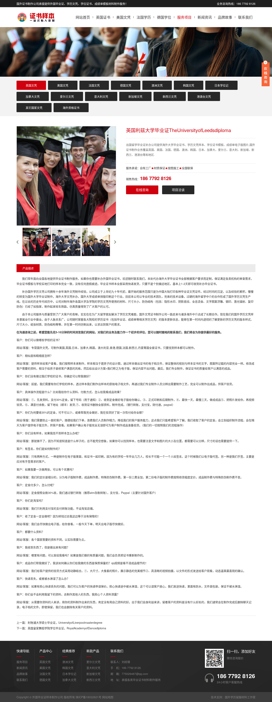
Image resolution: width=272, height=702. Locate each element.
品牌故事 (225, 17)
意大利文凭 (101, 96)
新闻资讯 (205, 17)
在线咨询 (142, 189)
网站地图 (107, 697)
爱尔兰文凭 (67, 96)
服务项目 (184, 17)
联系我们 (245, 17)
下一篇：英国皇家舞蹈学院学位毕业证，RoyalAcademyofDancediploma (61, 628)
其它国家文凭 (34, 108)
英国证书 (103, 17)
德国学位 (164, 17)
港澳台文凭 (204, 96)
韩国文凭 (188, 85)
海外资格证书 (71, 108)
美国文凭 (123, 17)
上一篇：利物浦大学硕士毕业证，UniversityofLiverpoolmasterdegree (59, 623)
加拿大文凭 (33, 96)
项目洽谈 (178, 189)
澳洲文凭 (157, 85)
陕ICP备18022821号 (88, 697)
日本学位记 (221, 85)
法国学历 (144, 17)
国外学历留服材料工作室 (240, 697)
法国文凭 (94, 85)
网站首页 (83, 17)
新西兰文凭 (170, 96)
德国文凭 (125, 85)
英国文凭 (31, 85)
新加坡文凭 (135, 96)
